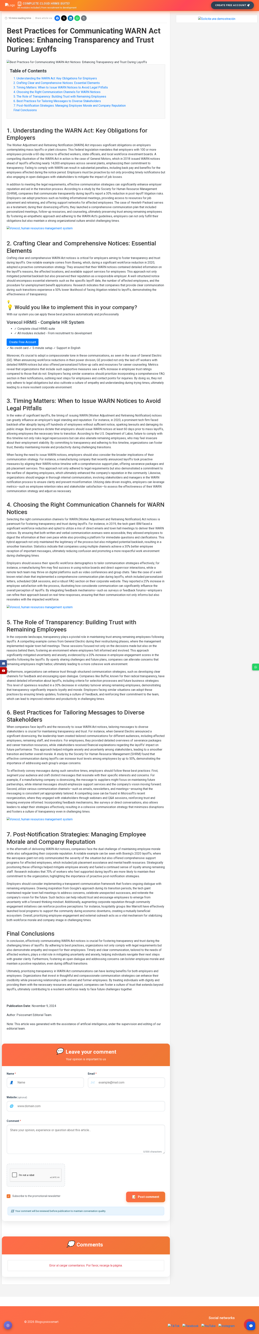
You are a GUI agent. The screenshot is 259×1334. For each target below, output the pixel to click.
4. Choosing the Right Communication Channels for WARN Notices (56, 92)
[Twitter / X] (64, 18)
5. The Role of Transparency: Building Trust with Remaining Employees (59, 96)
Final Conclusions (25, 110)
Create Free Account (230, 5)
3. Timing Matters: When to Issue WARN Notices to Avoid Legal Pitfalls (60, 87)
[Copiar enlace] (84, 18)
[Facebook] (57, 18)
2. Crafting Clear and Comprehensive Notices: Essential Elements (56, 83)
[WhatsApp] (77, 18)
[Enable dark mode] (8, 1325)
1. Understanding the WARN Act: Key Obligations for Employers (55, 78)
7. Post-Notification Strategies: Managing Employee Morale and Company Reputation (69, 105)
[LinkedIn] (70, 18)
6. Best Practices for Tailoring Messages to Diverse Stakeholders (57, 101)
